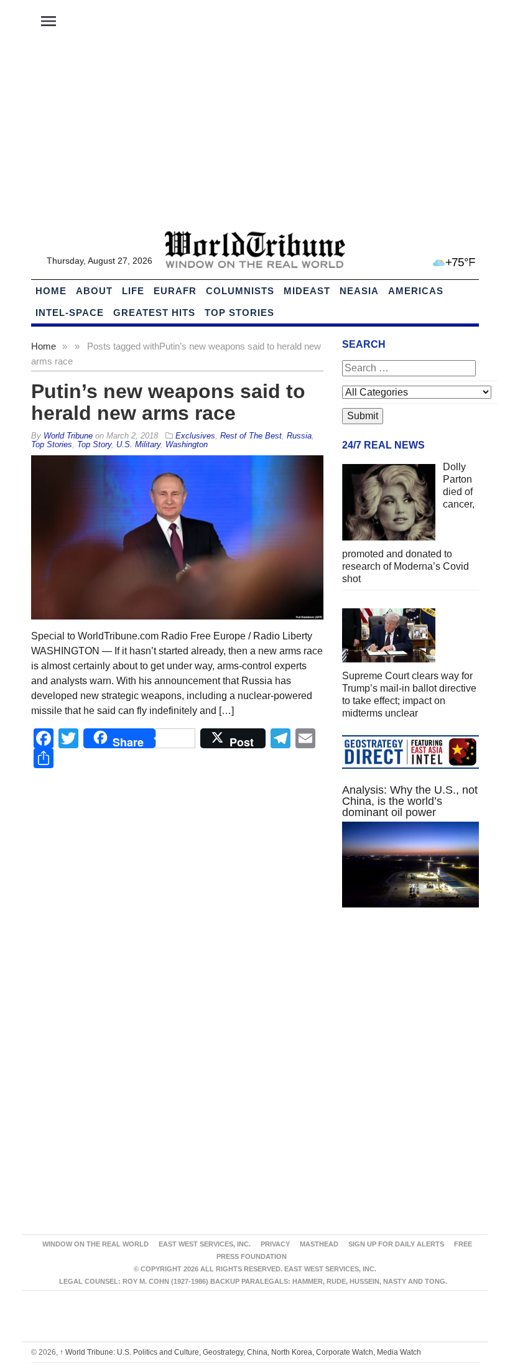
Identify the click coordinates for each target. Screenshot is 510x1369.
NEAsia (359, 290)
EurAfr (175, 290)
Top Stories (239, 312)
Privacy (275, 1244)
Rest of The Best (251, 435)
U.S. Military (138, 444)
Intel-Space (69, 312)
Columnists (240, 290)
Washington (186, 444)
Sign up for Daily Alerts (396, 1244)
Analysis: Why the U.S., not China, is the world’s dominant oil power (410, 801)
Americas (415, 290)
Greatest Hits (154, 312)
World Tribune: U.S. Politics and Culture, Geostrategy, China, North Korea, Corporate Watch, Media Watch (240, 1352)
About (94, 290)
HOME (51, 290)
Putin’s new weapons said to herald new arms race (168, 402)
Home (43, 346)
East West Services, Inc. (205, 1244)
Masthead (319, 1244)
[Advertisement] (255, 137)
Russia (299, 435)
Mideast (307, 290)
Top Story (94, 444)
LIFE (133, 290)
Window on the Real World (95, 1244)
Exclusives (195, 435)
